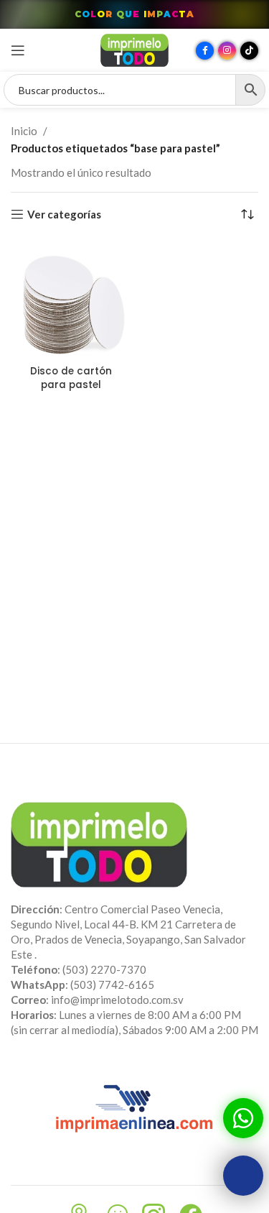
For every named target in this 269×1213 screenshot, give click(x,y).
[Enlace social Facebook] (205, 51)
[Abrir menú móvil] (18, 50)
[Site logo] (134, 48)
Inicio (24, 130)
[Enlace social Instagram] (227, 51)
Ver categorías (64, 214)
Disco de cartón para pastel (71, 378)
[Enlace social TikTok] (249, 51)
